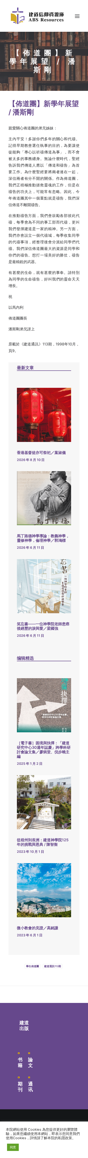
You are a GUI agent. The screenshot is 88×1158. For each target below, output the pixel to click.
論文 (30, 1062)
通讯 (30, 1086)
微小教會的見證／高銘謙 (37, 928)
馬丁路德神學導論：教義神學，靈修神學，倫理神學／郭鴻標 (43, 538)
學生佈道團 (32, 966)
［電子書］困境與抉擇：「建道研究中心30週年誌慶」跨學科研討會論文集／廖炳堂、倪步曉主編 (44, 750)
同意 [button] (13, 1147)
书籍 (20, 1062)
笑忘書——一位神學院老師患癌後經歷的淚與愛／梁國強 (43, 626)
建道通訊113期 (52, 966)
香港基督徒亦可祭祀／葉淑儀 (41, 452)
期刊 (20, 1086)
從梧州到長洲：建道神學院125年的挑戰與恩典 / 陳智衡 (43, 842)
